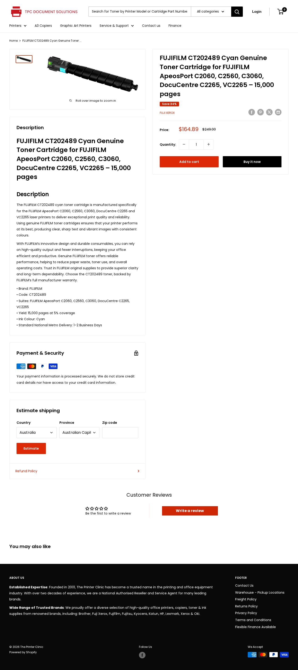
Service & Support (114, 25)
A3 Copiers (43, 25)
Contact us (151, 25)
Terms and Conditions (253, 620)
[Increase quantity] (208, 144)
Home (13, 41)
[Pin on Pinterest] (260, 112)
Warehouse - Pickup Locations (259, 592)
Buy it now (252, 161)
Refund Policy (26, 471)
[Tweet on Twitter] (269, 112)
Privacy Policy (246, 613)
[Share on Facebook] (251, 112)
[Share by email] (278, 112)
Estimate (31, 448)
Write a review (190, 510)
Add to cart (189, 161)
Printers (15, 25)
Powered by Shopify (23, 652)
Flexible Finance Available (255, 627)
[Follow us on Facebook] (142, 655)
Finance (175, 25)
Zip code (109, 422)
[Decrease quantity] (184, 144)
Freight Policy (246, 599)
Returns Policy (246, 606)
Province (66, 422)
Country (23, 422)
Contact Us (244, 585)
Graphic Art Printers (75, 25)
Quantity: (168, 144)
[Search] (237, 12)
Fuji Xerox (167, 113)
